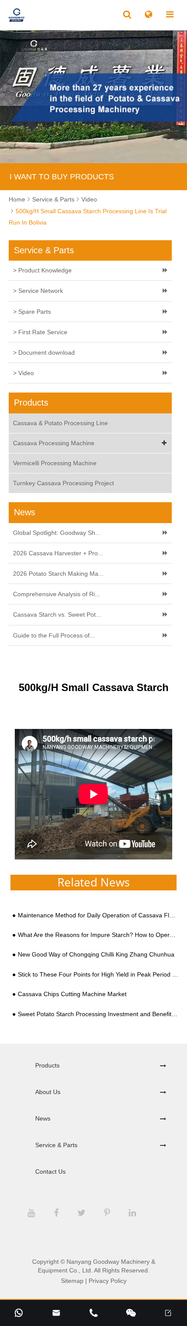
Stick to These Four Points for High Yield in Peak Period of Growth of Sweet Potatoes (98, 974)
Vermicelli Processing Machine (55, 463)
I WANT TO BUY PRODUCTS (62, 176)
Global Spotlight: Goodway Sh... (56, 532)
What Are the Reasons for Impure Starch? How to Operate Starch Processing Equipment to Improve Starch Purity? (98, 935)
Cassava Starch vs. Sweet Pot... (57, 614)
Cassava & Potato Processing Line (60, 423)
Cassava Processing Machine (53, 443)
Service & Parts (53, 199)
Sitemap (72, 1280)
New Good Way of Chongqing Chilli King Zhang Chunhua (96, 954)
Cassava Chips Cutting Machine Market (72, 994)
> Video (23, 372)
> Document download (44, 352)
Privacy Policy (108, 1280)
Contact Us (50, 1171)
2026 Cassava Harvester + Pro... (58, 553)
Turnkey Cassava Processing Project (63, 483)
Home (17, 199)
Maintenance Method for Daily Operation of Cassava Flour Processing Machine (98, 915)
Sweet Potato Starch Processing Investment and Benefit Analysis (98, 1014)
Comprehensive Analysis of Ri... (56, 594)
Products (47, 1065)
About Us (47, 1091)
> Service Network (38, 290)
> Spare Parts (32, 311)
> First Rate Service (40, 332)
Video (89, 199)
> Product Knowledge (42, 270)
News (42, 1118)
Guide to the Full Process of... (54, 635)
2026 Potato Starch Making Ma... (58, 573)
